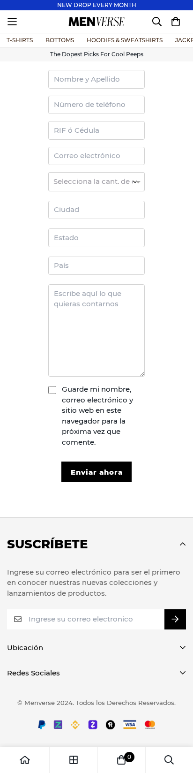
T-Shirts (20, 40)
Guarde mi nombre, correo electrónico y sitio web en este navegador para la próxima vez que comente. (97, 416)
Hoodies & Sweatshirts (125, 40)
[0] (121, 760)
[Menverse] (96, 21)
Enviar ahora (97, 472)
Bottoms (59, 40)
